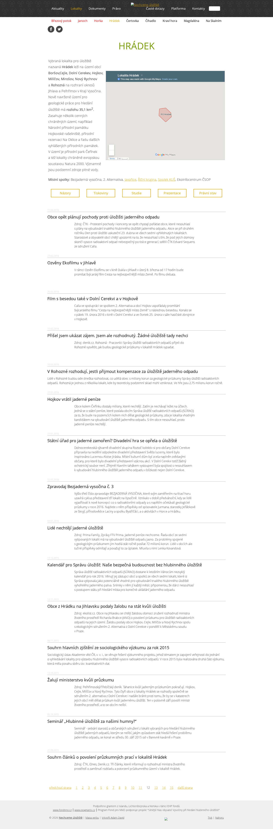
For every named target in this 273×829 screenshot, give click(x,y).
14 (163, 788)
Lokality (76, 8)
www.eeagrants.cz (84, 810)
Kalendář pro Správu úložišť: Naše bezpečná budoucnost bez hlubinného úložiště (124, 564)
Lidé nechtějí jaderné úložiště (75, 528)
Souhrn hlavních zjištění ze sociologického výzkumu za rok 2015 (108, 647)
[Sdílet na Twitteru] (59, 29)
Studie (137, 193)
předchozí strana (60, 788)
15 (171, 788)
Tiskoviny (101, 193)
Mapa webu (92, 817)
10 (132, 788)
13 (156, 788)
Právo (116, 8)
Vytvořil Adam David (113, 817)
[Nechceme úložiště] (145, 5)
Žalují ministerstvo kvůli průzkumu (80, 680)
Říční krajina (147, 179)
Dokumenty (97, 8)
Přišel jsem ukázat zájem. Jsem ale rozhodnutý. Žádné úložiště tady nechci (117, 335)
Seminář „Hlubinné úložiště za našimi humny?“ (91, 721)
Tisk (210, 817)
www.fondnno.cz (62, 810)
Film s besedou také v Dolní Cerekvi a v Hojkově (92, 298)
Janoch (82, 21)
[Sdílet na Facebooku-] (51, 29)
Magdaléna (191, 21)
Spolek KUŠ (166, 179)
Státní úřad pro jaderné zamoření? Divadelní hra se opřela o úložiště (112, 440)
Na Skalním (214, 21)
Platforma (178, 8)
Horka (98, 21)
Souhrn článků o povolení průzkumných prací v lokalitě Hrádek (107, 757)
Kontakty (198, 8)
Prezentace (172, 193)
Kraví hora (170, 21)
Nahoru (219, 817)
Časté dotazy (155, 8)
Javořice (130, 179)
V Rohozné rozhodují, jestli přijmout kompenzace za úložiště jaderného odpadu (122, 371)
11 (140, 788)
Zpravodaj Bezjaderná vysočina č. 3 (80, 486)
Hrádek (114, 21)
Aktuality (57, 8)
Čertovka (132, 21)
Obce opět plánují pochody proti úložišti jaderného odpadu (103, 217)
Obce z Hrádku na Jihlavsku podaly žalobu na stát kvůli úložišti (106, 606)
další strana (185, 788)
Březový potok (61, 21)
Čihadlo (150, 21)
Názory (65, 193)
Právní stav (207, 193)
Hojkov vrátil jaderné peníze (73, 399)
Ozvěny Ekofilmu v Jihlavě (71, 262)
